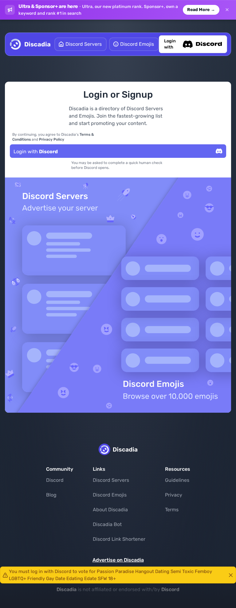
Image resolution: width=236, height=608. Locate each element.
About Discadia (110, 510)
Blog (51, 495)
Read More (201, 9)
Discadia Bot (107, 524)
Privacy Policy (51, 139)
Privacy (173, 495)
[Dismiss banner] (227, 10)
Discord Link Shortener (119, 539)
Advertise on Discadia (118, 560)
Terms (172, 510)
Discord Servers (111, 480)
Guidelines (177, 480)
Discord (55, 480)
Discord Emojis (110, 495)
